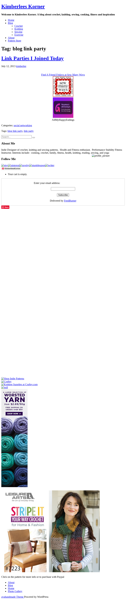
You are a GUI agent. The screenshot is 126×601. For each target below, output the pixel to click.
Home (11, 20)
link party (29, 131)
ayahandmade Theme (12, 596)
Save (7, 207)
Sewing (18, 31)
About (11, 37)
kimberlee (21, 66)
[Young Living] (4, 387)
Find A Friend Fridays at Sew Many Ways (63, 74)
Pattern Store (14, 40)
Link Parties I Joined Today (32, 58)
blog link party (15, 131)
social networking (23, 125)
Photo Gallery (15, 591)
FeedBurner (70, 200)
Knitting (18, 28)
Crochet (18, 26)
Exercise (18, 34)
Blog (10, 23)
